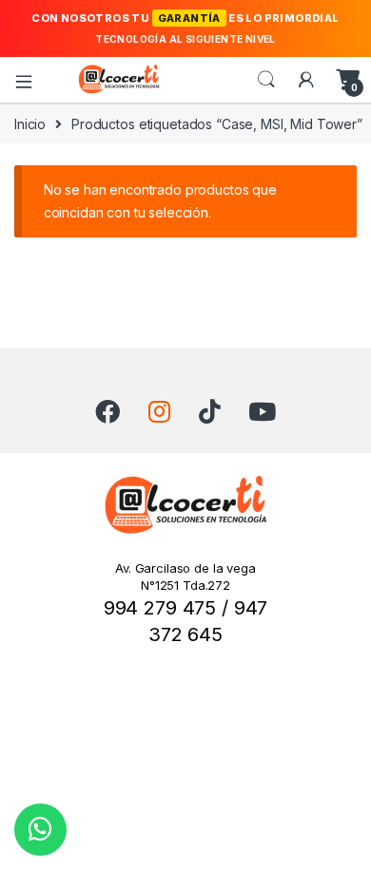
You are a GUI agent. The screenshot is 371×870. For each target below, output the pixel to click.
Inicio (30, 124)
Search (266, 79)
